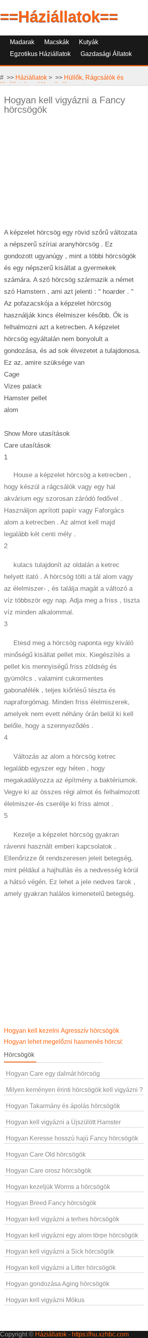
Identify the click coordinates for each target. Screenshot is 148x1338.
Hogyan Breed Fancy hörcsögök (51, 1203)
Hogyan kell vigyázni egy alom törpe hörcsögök (72, 1235)
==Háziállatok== (59, 16)
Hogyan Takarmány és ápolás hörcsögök (63, 1106)
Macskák (56, 42)
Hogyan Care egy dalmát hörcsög (53, 1073)
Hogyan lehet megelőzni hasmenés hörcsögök (69, 1041)
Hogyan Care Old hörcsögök (46, 1154)
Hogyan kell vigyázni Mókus (45, 1300)
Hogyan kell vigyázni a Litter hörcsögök (61, 1267)
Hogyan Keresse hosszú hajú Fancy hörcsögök (72, 1138)
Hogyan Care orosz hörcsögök (48, 1170)
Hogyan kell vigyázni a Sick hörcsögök (60, 1251)
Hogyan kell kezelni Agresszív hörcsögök (62, 1030)
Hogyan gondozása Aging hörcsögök (57, 1283)
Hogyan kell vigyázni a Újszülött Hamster (63, 1122)
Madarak (22, 42)
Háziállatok (31, 77)
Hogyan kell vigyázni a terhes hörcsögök (62, 1219)
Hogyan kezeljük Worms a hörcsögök (58, 1186)
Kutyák (88, 42)
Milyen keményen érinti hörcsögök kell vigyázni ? (74, 1089)
